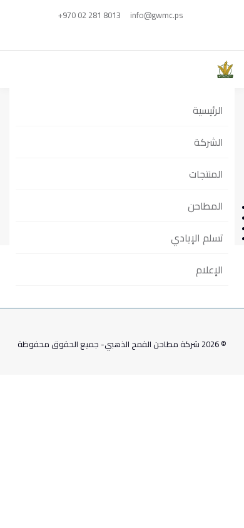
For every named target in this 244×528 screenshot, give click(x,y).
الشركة (208, 142)
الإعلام (209, 269)
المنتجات (206, 174)
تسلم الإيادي (197, 237)
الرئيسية (208, 110)
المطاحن (205, 205)
